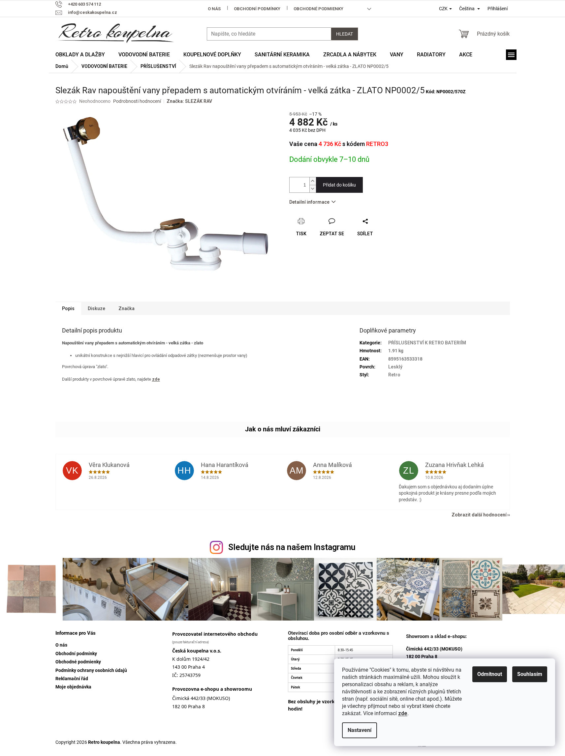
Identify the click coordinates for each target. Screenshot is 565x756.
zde (402, 713)
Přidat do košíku (339, 185)
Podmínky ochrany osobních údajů (91, 670)
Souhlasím (529, 674)
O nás (214, 8)
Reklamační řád (71, 678)
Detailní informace (309, 202)
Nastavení (359, 730)
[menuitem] (80, 54)
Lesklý (395, 366)
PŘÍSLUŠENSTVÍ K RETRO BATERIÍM (427, 342)
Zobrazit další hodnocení (479, 514)
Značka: (189, 101)
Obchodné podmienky (318, 8)
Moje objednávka (73, 686)
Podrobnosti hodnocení (137, 101)
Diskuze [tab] (96, 308)
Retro (394, 374)
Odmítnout (489, 674)
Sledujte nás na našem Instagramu (292, 547)
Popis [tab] (68, 308)
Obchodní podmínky (257, 8)
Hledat (344, 34)
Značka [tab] (126, 308)
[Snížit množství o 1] (312, 188)
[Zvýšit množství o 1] (312, 181)
